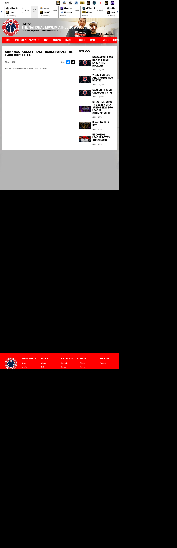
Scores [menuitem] (82, 40)
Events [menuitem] (116, 40)
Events (24, 367)
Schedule (64, 363)
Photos (82, 363)
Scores (63, 367)
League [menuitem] (69, 40)
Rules (43, 367)
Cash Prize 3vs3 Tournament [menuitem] (27, 40)
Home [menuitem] (8, 40)
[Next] (117, 12)
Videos (82, 367)
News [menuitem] (46, 40)
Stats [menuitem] (94, 40)
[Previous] (2, 12)
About (43, 363)
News (24, 363)
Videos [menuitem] (106, 40)
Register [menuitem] (57, 40)
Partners (103, 363)
